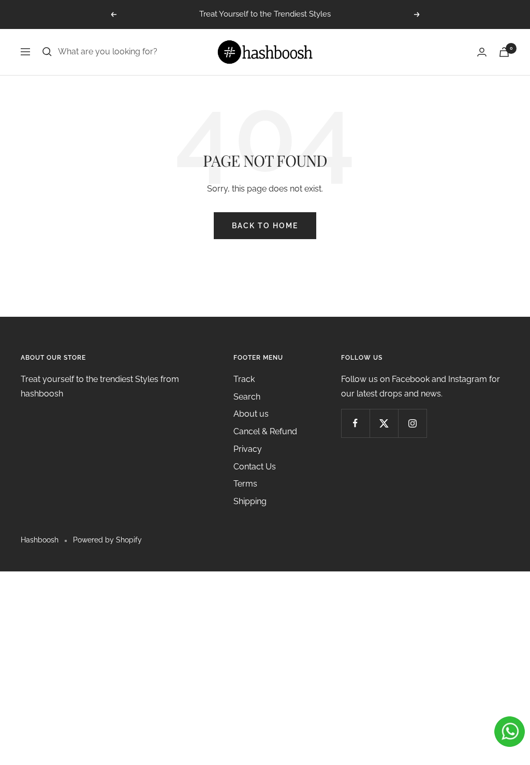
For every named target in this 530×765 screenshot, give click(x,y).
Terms (245, 484)
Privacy (247, 449)
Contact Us (254, 467)
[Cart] (504, 52)
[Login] (482, 52)
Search (246, 397)
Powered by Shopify (107, 540)
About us (251, 414)
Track (244, 379)
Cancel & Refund (265, 431)
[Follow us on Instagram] (412, 423)
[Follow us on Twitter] (384, 423)
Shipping (250, 501)
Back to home (265, 226)
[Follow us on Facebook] (355, 423)
